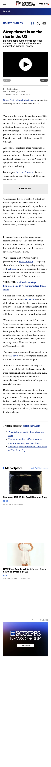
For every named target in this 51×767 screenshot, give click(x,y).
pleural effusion (26, 261)
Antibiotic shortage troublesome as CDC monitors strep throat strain (24, 285)
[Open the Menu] (4, 4)
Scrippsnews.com (31, 425)
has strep (13, 355)
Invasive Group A (24, 172)
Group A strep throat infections (18, 99)
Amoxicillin (30, 299)
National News (13, 22)
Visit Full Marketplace (39, 468)
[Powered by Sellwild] (44, 620)
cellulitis (12, 268)
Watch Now (43, 4)
